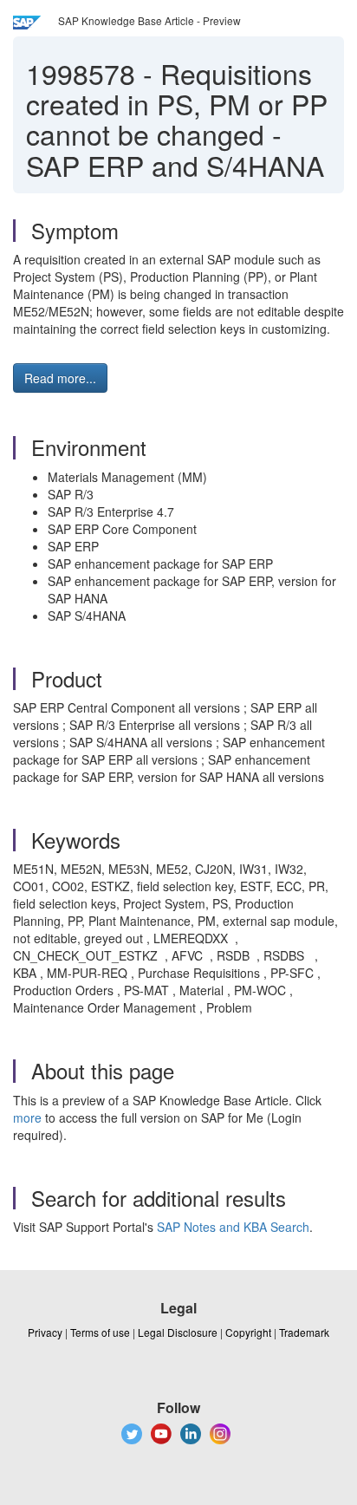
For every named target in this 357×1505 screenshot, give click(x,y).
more (27, 1117)
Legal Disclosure (177, 1332)
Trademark (304, 1332)
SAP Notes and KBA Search (233, 1226)
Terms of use (100, 1332)
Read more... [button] (60, 378)
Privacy (45, 1332)
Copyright (248, 1332)
